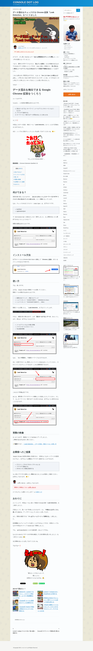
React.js (65, 214)
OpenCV (65, 206)
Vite (64, 222)
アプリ (64, 230)
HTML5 (65, 187)
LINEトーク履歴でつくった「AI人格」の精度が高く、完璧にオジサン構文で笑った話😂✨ (71, 117)
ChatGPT (65, 168)
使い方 (16, 177)
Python (65, 211)
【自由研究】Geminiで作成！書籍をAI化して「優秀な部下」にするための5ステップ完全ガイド (71, 111)
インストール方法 (19, 174)
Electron (65, 179)
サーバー (65, 238)
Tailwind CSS (66, 219)
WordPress (65, 227)
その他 (64, 241)
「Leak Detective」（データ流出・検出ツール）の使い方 (39, 444)
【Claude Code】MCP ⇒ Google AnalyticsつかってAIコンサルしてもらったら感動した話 (71, 105)
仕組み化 (65, 257)
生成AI (64, 260)
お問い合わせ (32, 487)
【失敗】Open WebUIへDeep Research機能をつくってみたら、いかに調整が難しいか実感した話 (71, 149)
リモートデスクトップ (68, 255)
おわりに (17, 184)
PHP (64, 209)
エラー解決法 (66, 236)
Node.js (65, 203)
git (63, 184)
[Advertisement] (71, 373)
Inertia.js (65, 190)
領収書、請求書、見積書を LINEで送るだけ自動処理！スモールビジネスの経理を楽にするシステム (71, 129)
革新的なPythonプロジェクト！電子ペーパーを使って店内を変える (51, 600)
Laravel (65, 198)
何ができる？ (18, 172)
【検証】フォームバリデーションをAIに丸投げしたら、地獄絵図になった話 (71, 123)
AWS (64, 165)
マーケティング (66, 252)
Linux (64, 200)
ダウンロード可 (66, 244)
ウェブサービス (66, 233)
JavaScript (65, 192)
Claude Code (66, 173)
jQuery (64, 195)
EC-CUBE (65, 176)
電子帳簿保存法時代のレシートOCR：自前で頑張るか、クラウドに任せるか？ (71, 135)
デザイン (65, 246)
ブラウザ (65, 249)
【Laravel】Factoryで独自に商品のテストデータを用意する (26, 609)
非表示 (20, 168)
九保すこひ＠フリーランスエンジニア (25, 51)
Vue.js (64, 225)
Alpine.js (65, 162)
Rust (64, 217)
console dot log (26, 2)
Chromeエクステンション (20, 619)
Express (65, 181)
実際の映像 (17, 179)
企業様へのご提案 (19, 182)
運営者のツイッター (68, 346)
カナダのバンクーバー (68, 76)
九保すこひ (21, 48)
